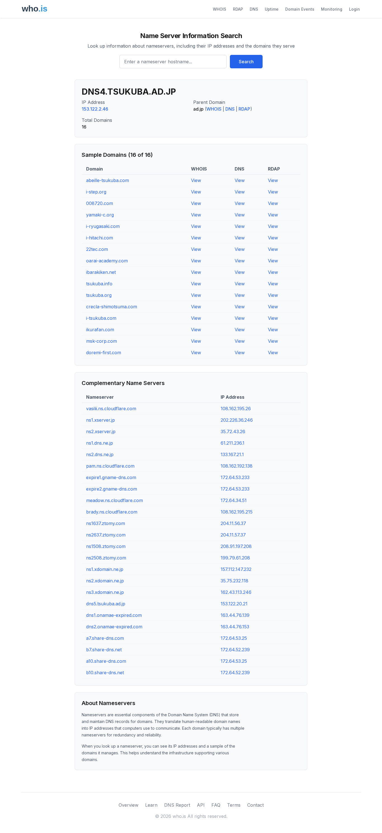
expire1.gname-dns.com (111, 477)
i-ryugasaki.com (103, 226)
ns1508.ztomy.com (106, 546)
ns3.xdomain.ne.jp (105, 592)
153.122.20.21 (234, 603)
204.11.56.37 (233, 523)
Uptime (272, 9)
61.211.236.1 (232, 443)
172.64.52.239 (235, 649)
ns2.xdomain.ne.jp (105, 581)
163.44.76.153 (235, 626)
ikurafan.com (100, 329)
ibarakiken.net (101, 272)
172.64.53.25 (234, 638)
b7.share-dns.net (104, 649)
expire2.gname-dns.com (111, 489)
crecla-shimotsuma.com (111, 306)
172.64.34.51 (234, 500)
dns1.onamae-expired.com (114, 615)
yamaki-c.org (100, 215)
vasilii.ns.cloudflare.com (111, 408)
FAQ (215, 805)
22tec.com (97, 249)
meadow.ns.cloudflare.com (114, 500)
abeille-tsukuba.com (107, 180)
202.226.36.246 (237, 420)
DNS (254, 9)
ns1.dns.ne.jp (99, 443)
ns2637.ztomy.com (106, 535)
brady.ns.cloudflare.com (111, 512)
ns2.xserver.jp (100, 431)
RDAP (238, 9)
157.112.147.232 (236, 569)
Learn (151, 805)
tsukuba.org (99, 295)
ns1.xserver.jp (100, 420)
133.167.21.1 (232, 454)
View (196, 180)
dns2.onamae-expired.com (114, 626)
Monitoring (331, 9)
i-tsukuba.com (101, 318)
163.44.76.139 (235, 615)
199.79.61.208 (235, 558)
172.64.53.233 (235, 477)
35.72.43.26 (233, 431)
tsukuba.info (99, 283)
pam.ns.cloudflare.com (110, 466)
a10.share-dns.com (106, 661)
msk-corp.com (101, 341)
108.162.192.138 (237, 466)
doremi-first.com (103, 352)
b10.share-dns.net (105, 672)
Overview (128, 805)
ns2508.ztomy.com (106, 558)
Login (354, 9)
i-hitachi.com (99, 238)
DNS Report (177, 805)
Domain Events (299, 9)
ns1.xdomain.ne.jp (104, 569)
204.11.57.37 (233, 535)
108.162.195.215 (237, 512)
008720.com (99, 203)
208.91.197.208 (236, 546)
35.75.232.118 (234, 581)
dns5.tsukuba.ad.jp (105, 603)
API (201, 805)
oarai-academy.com (107, 260)
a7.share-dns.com (105, 638)
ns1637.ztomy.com (105, 523)
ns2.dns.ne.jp (100, 454)
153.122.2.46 (95, 109)
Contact (255, 805)
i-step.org (96, 192)
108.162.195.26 (236, 408)
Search (246, 61)
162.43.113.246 (236, 592)
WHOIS (219, 9)
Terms (233, 805)
